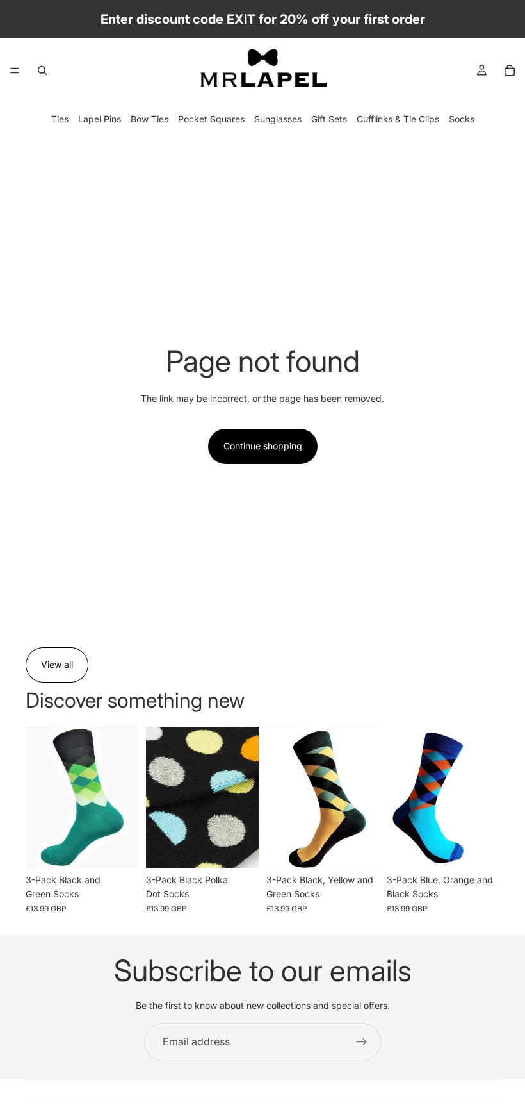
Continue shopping (262, 445)
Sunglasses (278, 118)
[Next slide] (244, 797)
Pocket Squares (211, 118)
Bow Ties (149, 118)
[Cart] (510, 70)
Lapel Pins (99, 118)
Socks (461, 118)
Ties (60, 118)
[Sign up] (361, 1042)
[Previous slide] (160, 797)
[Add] (118, 847)
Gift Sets (329, 118)
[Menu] (14, 70)
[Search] (42, 70)
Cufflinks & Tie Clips (398, 118)
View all (57, 664)
